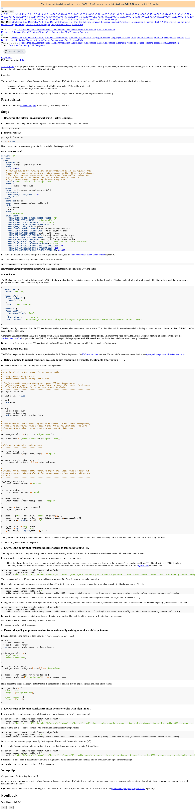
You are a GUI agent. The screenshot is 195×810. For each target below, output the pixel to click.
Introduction (16, 22)
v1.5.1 (15, 14)
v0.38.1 (101, 17)
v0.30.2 (160, 17)
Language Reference (101, 22)
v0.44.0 (56, 17)
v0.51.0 (4, 17)
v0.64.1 (98, 14)
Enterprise (84, 32)
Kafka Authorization (106, 29)
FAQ (80, 24)
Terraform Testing (38, 32)
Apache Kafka (7, 66)
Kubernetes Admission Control (15, 32)
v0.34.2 (130, 17)
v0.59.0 (135, 14)
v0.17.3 (64, 19)
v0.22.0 (26, 19)
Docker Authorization (37, 29)
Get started (22, 29)
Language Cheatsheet (120, 22)
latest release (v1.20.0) (122, 4)
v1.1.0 (40, 14)
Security (39, 24)
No (11, 807)
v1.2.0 (34, 14)
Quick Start (143, 565)
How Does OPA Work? (33, 22)
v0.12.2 (101, 19)
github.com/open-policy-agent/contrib (88, 254)
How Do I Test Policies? (80, 22)
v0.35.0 (123, 17)
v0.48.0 (26, 17)
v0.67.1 (76, 14)
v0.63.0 (105, 14)
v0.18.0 (56, 19)
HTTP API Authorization (58, 29)
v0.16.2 (71, 19)
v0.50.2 (12, 17)
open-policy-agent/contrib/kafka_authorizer (165, 354)
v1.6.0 (6, 14)
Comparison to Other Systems (64, 24)
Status (187, 22)
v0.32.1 (145, 17)
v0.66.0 (83, 14)
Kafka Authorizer (90, 354)
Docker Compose (28, 105)
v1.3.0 (28, 14)
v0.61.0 (120, 14)
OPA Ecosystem (72, 32)
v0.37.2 (108, 17)
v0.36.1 (115, 17)
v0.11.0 (108, 19)
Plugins (46, 24)
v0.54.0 (172, 14)
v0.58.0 (142, 14)
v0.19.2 (49, 19)
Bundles (180, 22)
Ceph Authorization (55, 32)
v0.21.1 (34, 19)
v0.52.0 (187, 14)
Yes (3, 807)
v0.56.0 (157, 14)
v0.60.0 (127, 14)
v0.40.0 (86, 17)
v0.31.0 (153, 17)
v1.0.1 (47, 14)
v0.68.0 (68, 14)
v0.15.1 (78, 19)
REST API (158, 22)
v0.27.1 (182, 17)
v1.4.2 (22, 14)
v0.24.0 (12, 19)
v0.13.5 (93, 19)
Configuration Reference (142, 22)
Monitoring (20, 24)
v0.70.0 (53, 14)
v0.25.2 (4, 19)
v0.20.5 (41, 19)
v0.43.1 (64, 17)
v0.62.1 (113, 14)
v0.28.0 (175, 17)
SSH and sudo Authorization (83, 29)
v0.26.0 (190, 17)
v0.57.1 (150, 14)
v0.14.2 (86, 19)
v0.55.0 (165, 14)
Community (24, 45)
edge (114, 19)
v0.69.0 (61, 14)
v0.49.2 (19, 17)
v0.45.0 (49, 17)
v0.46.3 (41, 17)
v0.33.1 (138, 17)
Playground (6, 57)
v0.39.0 (93, 17)
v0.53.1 (179, 14)
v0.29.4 (167, 17)
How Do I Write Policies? (56, 22)
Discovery (30, 24)
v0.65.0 (90, 14)
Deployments (170, 22)
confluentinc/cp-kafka (11, 338)
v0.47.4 (34, 17)
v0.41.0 (78, 17)
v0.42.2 (71, 17)
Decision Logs (7, 24)
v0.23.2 (19, 19)
